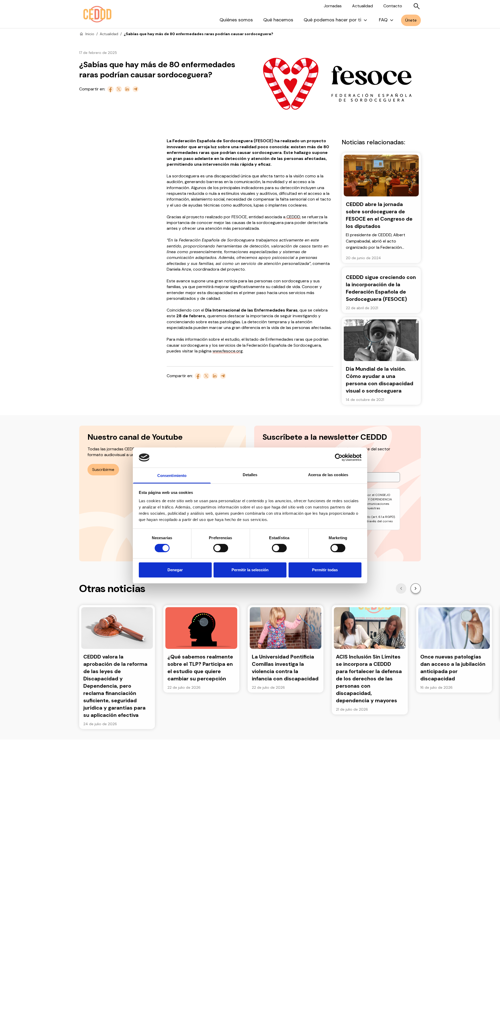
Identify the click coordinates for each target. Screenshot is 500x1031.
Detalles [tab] (250, 475)
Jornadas (333, 6)
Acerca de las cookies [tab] (328, 475)
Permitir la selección (250, 570)
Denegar (175, 570)
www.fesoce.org (228, 351)
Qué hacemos (278, 20)
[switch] (220, 548)
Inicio (89, 34)
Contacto (392, 6)
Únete (411, 20)
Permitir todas (325, 570)
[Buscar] (417, 6)
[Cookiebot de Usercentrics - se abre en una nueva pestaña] (338, 457)
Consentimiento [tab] (171, 475)
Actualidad (362, 6)
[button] (401, 588)
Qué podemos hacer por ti (332, 20)
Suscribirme (103, 469)
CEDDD (292, 217)
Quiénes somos (236, 20)
